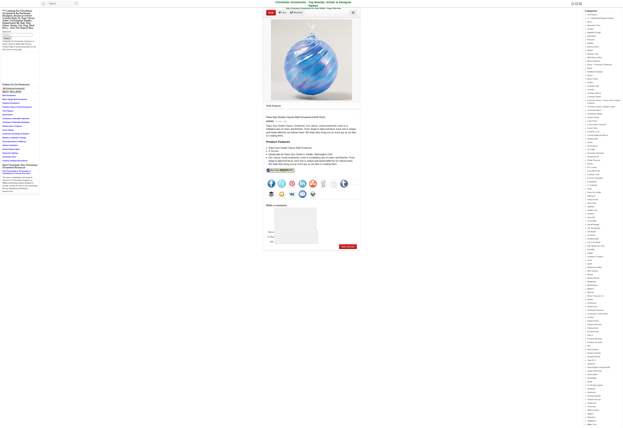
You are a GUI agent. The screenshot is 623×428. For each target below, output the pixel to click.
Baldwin (590, 43)
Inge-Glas (591, 217)
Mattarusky (591, 282)
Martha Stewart (593, 278)
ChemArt (590, 90)
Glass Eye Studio (594, 192)
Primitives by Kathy (594, 342)
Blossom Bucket (593, 61)
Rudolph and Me (593, 357)
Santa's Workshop (594, 371)
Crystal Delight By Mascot (597, 135)
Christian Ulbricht (594, 93)
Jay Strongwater (593, 228)
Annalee (590, 29)
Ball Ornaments (9, 95)
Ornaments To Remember (597, 314)
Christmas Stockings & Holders (15, 134)
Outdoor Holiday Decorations (15, 161)
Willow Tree (591, 424)
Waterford (591, 417)
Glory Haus (591, 203)
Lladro (589, 264)
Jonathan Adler (593, 239)
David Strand (592, 146)
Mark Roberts (592, 271)
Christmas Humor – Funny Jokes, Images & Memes (603, 101)
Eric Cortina (592, 167)
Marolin (590, 274)
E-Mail (271, 237)
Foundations (592, 182)
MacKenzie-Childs (594, 267)
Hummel (590, 214)
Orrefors (590, 317)
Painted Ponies (593, 321)
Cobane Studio (593, 117)
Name (271, 232)
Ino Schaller (592, 221)
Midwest (590, 289)
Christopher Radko (594, 114)
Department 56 (593, 157)
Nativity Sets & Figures (12, 126)
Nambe (590, 299)
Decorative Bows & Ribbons (14, 142)
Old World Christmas (595, 310)
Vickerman (591, 407)
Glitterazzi (591, 196)
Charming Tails (593, 86)
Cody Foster (592, 121)
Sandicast (591, 364)
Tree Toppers (7, 111)
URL (272, 241)
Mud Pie (590, 292)
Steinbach (591, 389)
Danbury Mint (592, 139)
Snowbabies (592, 378)
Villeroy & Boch (593, 410)
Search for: (6, 32)
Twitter (572, 3)
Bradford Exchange (595, 72)
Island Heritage (593, 224)
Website (298, 12)
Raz (589, 346)
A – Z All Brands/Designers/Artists (600, 18)
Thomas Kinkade (594, 396)
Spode (589, 382)
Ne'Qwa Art (591, 303)
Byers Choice (592, 79)
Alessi (589, 22)
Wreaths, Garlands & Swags (14, 138)
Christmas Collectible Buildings (16, 122)
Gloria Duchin (592, 199)
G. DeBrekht (592, 185)
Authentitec (591, 36)
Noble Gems (592, 307)
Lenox (589, 260)
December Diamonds (595, 153)
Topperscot (591, 403)
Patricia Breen (592, 328)
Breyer (590, 75)
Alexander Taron (593, 25)
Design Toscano (593, 160)
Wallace (590, 414)
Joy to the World (593, 242)
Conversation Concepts (596, 124)
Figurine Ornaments (11, 103)
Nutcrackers (7, 115)
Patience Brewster (594, 324)
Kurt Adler (591, 249)
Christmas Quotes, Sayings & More (601, 107)
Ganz (589, 189)
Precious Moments (594, 339)
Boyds (589, 68)
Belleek (590, 50)
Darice (589, 142)
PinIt (271, 13)
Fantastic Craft (593, 174)
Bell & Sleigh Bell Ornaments (14, 99)
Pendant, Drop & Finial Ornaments (17, 107)
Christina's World (594, 97)
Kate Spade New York (596, 246)
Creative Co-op (593, 132)
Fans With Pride (593, 171)
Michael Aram (592, 285)
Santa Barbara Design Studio (598, 367)
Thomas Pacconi (594, 399)
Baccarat (590, 40)
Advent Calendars (10, 145)
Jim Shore (591, 235)
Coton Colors (592, 128)
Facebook (576, 3)
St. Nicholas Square (595, 385)
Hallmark (590, 207)
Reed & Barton (593, 349)
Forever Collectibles (595, 178)
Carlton (590, 82)
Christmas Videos (594, 110)
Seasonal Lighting (10, 153)
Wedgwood (591, 421)
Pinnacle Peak (593, 332)
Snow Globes (8, 130)
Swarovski (591, 392)
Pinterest (580, 3)
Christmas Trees (9, 157)
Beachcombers (593, 47)
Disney (590, 164)
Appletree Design (594, 32)
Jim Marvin (591, 232)
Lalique (590, 253)
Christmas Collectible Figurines (15, 118)
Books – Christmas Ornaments (599, 65)
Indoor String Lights (11, 149)
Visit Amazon (273, 105)
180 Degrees (592, 15)
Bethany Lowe (593, 54)
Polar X (590, 335)
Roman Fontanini (594, 353)
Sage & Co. (591, 360)
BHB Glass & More (594, 57)
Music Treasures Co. (595, 296)
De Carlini (591, 149)
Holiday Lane (592, 210)
